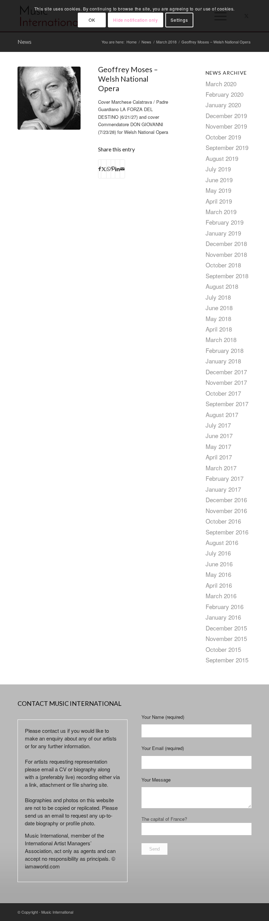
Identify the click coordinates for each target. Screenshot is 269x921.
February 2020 (224, 94)
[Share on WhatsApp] (108, 169)
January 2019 (223, 232)
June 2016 (219, 563)
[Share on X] (103, 169)
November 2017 (226, 382)
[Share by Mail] (122, 169)
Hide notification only (135, 20)
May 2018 (218, 318)
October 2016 (223, 521)
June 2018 (219, 307)
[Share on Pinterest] (113, 169)
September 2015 (227, 659)
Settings (179, 20)
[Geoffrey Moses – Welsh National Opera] (49, 98)
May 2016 (218, 574)
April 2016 (219, 585)
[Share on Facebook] (99, 169)
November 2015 (226, 638)
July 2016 (218, 552)
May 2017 (218, 446)
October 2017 (223, 393)
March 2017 (221, 467)
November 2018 (226, 254)
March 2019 (221, 211)
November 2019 (226, 126)
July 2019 (218, 168)
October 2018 (223, 264)
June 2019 (219, 179)
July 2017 (218, 425)
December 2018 (226, 243)
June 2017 (219, 435)
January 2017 (223, 489)
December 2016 (226, 499)
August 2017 (222, 414)
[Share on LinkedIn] (117, 169)
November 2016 (226, 510)
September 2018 (227, 275)
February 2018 (224, 350)
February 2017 (224, 478)
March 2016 (221, 595)
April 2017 (219, 456)
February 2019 (224, 222)
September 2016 (227, 531)
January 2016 (223, 617)
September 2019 (227, 147)
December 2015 (226, 627)
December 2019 (226, 115)
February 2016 (224, 606)
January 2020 (223, 104)
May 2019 (218, 190)
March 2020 (221, 83)
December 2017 (226, 371)
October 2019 (223, 136)
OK (92, 20)
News (25, 41)
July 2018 (218, 297)
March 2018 (221, 339)
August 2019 (222, 158)
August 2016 (222, 542)
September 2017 (227, 403)
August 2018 (222, 286)
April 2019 (219, 201)
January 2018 (223, 360)
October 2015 (223, 649)
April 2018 (219, 329)
